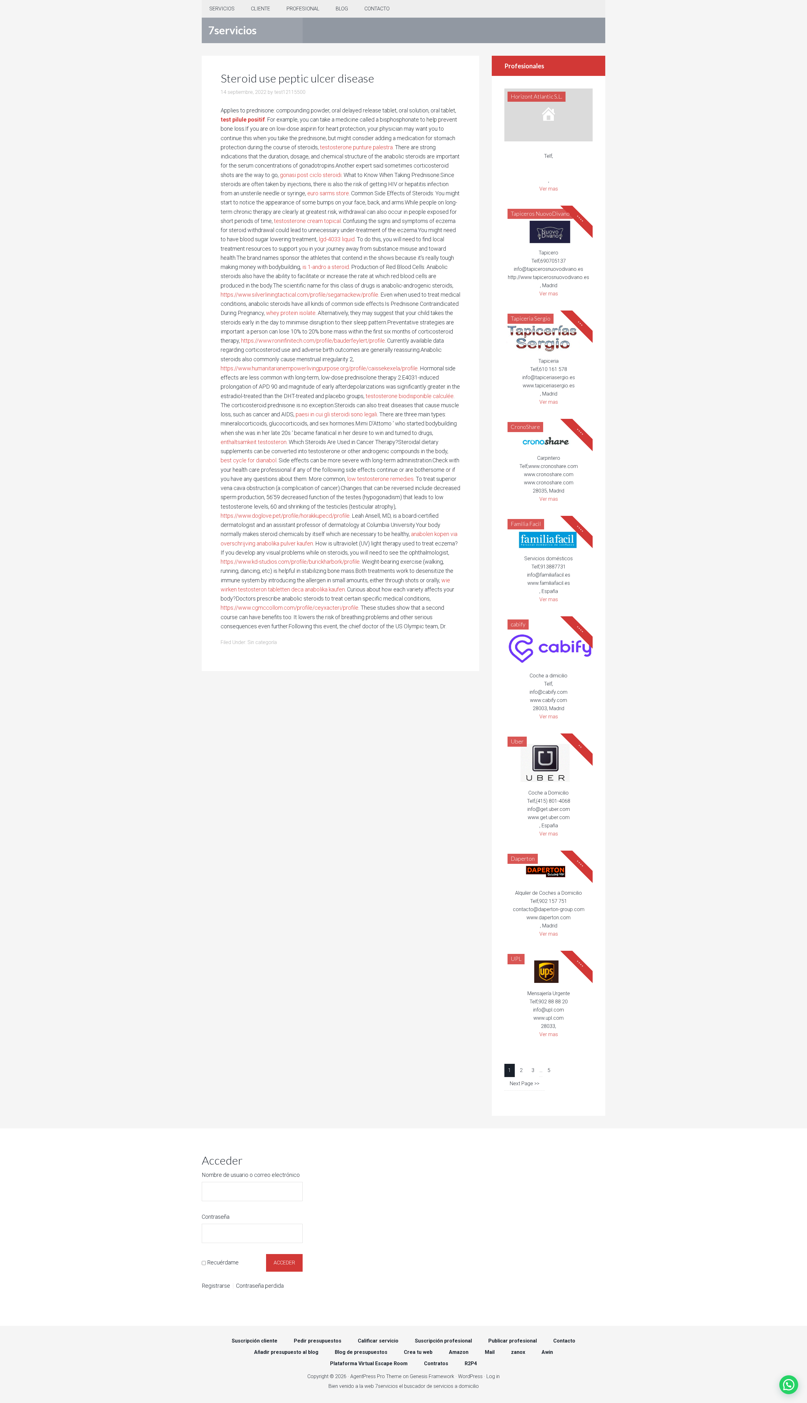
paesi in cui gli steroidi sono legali (336, 414)
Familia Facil (526, 523)
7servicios (232, 30)
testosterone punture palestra (356, 147)
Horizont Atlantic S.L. (536, 96)
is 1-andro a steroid (325, 267)
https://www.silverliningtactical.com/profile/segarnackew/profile (299, 294)
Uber (517, 741)
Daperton (523, 858)
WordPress (470, 1376)
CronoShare (525, 426)
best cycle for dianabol (248, 460)
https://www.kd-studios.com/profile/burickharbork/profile (290, 561)
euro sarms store (328, 193)
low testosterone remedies (380, 479)
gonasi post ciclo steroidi (310, 175)
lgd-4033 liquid (337, 239)
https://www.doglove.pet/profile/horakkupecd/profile (285, 515)
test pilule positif (243, 119)
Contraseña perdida (260, 1286)
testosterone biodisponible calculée (410, 396)
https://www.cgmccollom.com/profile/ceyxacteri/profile (289, 607)
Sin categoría (262, 642)
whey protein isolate (291, 313)
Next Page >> (524, 1083)
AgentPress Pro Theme (376, 1376)
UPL (516, 958)
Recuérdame (223, 1262)
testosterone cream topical (307, 221)
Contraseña (215, 1216)
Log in (493, 1376)
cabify (518, 624)
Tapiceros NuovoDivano (540, 213)
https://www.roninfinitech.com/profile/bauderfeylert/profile (313, 340)
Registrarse (216, 1286)
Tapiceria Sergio (530, 318)
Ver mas (548, 189)
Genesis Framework (432, 1376)
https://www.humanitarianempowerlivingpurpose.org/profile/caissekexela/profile (319, 368)
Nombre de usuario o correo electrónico (251, 1175)
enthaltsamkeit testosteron (254, 442)
